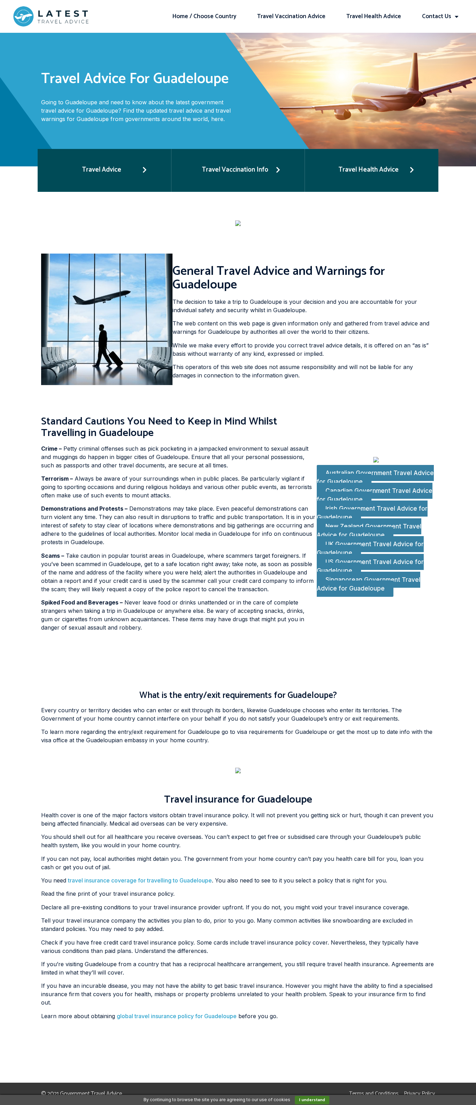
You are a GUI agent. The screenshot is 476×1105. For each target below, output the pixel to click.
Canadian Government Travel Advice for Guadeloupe (374, 495)
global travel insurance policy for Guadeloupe (177, 1016)
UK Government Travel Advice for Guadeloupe (370, 549)
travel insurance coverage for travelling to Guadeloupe (140, 880)
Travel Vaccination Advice (291, 16)
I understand (312, 1100)
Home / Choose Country (204, 16)
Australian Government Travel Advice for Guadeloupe (375, 477)
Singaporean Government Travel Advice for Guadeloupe (368, 584)
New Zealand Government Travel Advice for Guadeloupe (369, 531)
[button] (104, 170)
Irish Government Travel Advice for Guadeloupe (372, 513)
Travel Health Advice (373, 16)
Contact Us (436, 16)
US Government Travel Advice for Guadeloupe (370, 566)
